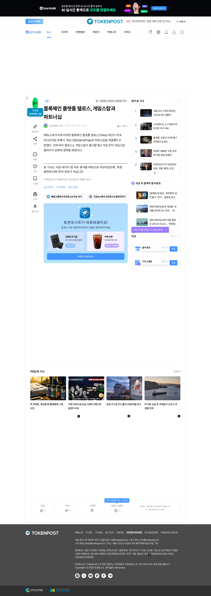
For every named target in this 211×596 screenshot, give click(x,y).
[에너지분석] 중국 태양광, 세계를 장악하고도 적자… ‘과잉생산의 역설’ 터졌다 (163, 210)
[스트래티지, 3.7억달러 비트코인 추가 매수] (146, 129)
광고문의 (48, 187)
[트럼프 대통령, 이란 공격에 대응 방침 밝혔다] (146, 156)
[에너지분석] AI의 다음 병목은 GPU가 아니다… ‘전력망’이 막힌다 (162, 224)
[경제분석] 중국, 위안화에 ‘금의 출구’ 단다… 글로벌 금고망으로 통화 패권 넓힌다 (163, 197)
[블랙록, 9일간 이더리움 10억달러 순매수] (146, 142)
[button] (179, 101)
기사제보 (60, 187)
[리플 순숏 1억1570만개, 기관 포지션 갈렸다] (146, 116)
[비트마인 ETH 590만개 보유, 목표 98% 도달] (146, 169)
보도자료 (73, 187)
